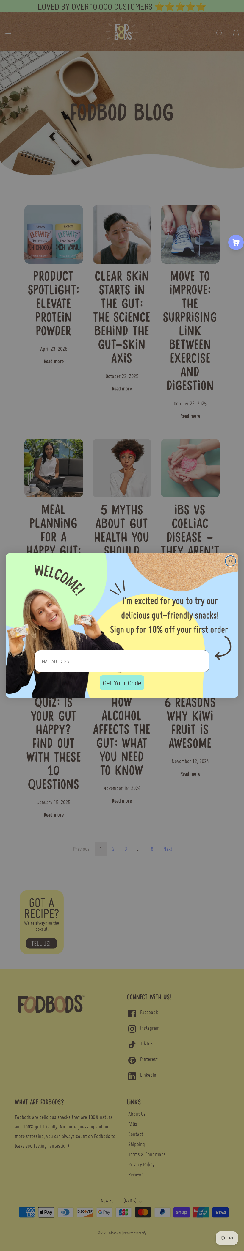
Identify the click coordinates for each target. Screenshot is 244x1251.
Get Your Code (122, 682)
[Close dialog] (230, 561)
